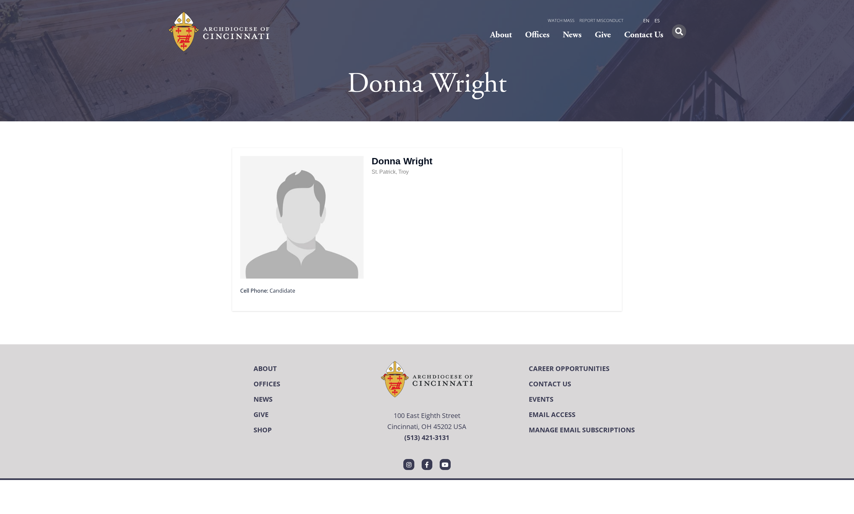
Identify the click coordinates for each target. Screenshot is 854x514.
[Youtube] (445, 464)
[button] (679, 31)
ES (657, 20)
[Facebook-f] (427, 464)
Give (603, 35)
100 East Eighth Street (427, 415)
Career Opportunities (569, 368)
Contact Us (643, 35)
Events (541, 399)
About (501, 35)
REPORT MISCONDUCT (601, 20)
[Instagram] (408, 464)
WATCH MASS (561, 20)
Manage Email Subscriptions (582, 430)
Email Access (552, 414)
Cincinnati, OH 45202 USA (426, 426)
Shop (263, 430)
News (572, 35)
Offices (537, 35)
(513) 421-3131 (426, 437)
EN (646, 20)
